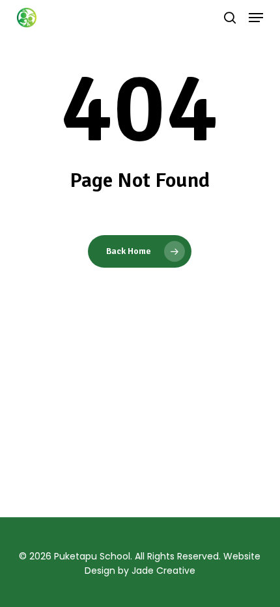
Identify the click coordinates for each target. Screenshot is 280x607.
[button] (256, 17)
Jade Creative (163, 570)
